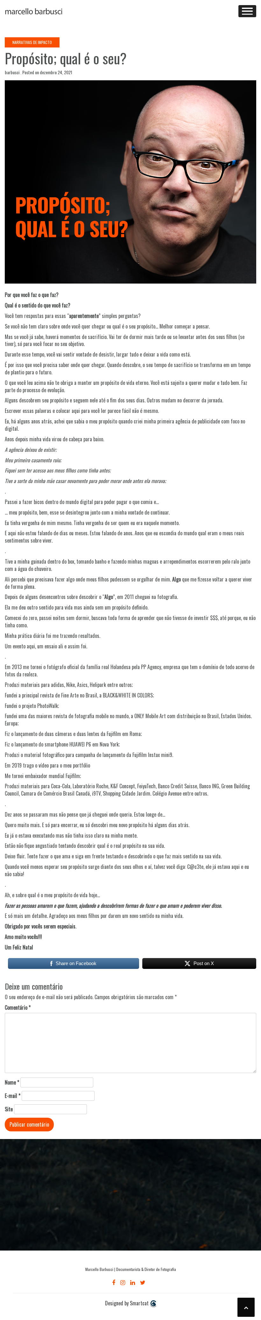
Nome (12, 1082)
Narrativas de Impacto (32, 42)
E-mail (12, 1096)
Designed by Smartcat (127, 1303)
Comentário (18, 1007)
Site (9, 1109)
